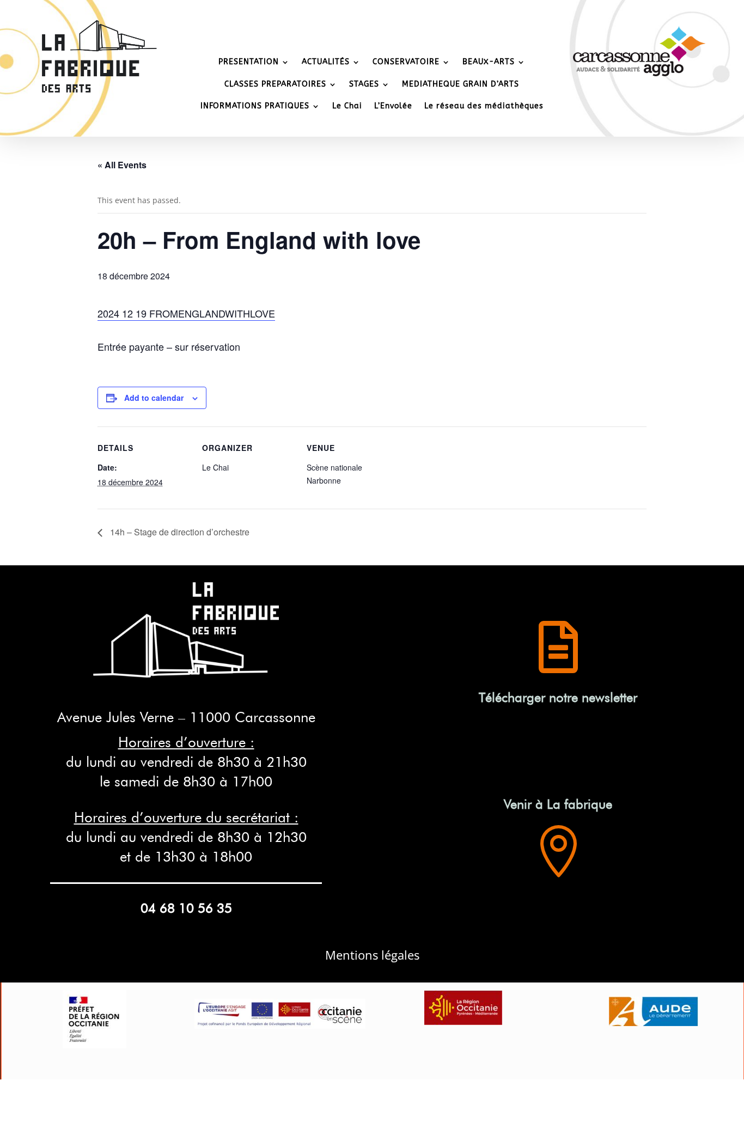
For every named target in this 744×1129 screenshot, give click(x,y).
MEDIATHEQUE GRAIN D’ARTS (460, 84)
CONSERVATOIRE (406, 61)
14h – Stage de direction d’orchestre (178, 532)
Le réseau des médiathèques (484, 106)
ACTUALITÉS (326, 61)
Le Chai (347, 106)
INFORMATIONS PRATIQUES (254, 106)
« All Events (122, 164)
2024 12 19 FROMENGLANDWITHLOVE (186, 313)
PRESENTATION (248, 61)
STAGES (364, 84)
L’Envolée (393, 106)
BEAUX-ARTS (488, 61)
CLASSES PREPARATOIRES (275, 84)
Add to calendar (154, 397)
